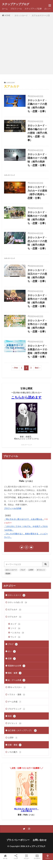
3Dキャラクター (16, 687)
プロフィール (16, 8)
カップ (15, 624)
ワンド (15, 637)
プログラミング (16, 709)
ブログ (22, 570)
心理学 (31, 570)
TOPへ (47, 858)
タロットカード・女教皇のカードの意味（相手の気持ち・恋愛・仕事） (37, 351)
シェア (16, 858)
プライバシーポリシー (18, 839)
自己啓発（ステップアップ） (22, 730)
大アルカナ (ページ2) (41, 15)
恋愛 (11, 658)
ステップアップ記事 (33, 8)
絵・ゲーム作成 (16, 680)
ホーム (5, 8)
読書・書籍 (14, 745)
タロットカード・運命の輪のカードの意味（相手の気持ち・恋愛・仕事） (37, 133)
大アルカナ (14, 609)
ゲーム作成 (14, 701)
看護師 (7, 573)
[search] (45, 564)
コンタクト (37, 858)
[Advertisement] (26, 44)
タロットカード (21, 15)
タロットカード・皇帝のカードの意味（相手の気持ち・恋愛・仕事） (37, 301)
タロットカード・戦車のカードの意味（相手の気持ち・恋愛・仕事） (37, 218)
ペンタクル (17, 632)
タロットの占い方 (17, 602)
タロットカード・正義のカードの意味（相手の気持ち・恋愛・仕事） (37, 106)
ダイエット (41, 570)
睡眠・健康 (14, 673)
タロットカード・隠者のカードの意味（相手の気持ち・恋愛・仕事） (37, 160)
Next (37, 367)
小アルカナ (14, 616)
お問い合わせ (40, 839)
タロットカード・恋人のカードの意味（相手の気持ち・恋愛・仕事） (37, 243)
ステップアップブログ (15, 4)
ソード (15, 628)
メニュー (26, 858)
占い (11, 651)
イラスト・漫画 (16, 694)
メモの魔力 (14, 752)
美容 (11, 716)
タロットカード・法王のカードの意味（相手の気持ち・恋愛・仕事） (37, 276)
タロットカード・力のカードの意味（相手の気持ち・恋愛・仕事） (37, 192)
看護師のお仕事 (16, 665)
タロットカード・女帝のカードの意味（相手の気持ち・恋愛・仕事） (37, 326)
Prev (16, 367)
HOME (7, 15)
